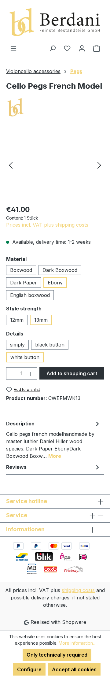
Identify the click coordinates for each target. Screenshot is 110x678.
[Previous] (10, 165)
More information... (77, 643)
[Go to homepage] (55, 22)
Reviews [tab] (16, 467)
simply (17, 345)
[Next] (99, 165)
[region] (55, 165)
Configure (29, 669)
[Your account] (82, 48)
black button (49, 345)
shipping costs (78, 590)
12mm (17, 320)
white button (24, 357)
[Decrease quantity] (12, 373)
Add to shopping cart (71, 373)
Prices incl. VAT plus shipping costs (47, 225)
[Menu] (13, 48)
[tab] (53, 439)
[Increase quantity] (30, 373)
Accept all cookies (74, 669)
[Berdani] (55, 107)
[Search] (52, 48)
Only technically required (57, 655)
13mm (41, 320)
